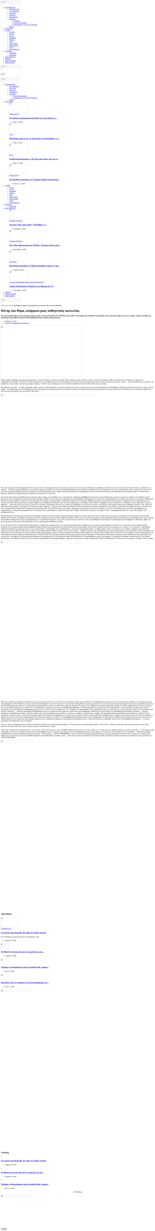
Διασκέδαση (13, 44)
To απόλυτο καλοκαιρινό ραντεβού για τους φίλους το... (33, 118)
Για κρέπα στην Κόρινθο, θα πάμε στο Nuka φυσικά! (23, 933)
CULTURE (9, 28)
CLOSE (4, 1229)
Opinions (12, 19)
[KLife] (3, 73)
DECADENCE (10, 57)
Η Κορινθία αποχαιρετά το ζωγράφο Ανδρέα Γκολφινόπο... (34, 179)
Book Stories (13, 45)
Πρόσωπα (12, 55)
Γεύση (11, 34)
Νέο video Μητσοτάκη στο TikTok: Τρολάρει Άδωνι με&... (34, 245)
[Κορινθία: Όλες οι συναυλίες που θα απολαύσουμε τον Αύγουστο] (4, 978)
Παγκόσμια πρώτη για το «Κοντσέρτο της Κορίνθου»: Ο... (34, 138)
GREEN (8, 59)
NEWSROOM (10, 7)
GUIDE (7, 30)
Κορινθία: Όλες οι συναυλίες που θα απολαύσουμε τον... (25, 982)
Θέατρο (11, 40)
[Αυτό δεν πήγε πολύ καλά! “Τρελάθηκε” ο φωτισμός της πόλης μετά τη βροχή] (18, 219)
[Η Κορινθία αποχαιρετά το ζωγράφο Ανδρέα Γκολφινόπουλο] (18, 173)
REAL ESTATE (10, 61)
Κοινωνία (12, 13)
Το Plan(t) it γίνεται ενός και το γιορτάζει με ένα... (22, 952)
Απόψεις (20, 323)
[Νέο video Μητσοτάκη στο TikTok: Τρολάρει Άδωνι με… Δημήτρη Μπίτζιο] (18, 239)
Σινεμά (11, 36)
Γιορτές (11, 26)
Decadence (13, 221)
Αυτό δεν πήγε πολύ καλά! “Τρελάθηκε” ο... (28, 225)
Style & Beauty (14, 49)
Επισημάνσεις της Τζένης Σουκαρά (25, 25)
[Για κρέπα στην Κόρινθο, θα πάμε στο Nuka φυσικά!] (10, 927)
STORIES (8, 51)
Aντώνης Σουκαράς (20, 23)
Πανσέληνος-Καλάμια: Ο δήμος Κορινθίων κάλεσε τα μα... (34, 266)
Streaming (12, 38)
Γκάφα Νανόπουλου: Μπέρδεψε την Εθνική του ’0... (31, 286)
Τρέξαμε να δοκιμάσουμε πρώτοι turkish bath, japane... (25, 967)
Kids (10, 42)
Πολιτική (12, 15)
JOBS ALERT (10, 62)
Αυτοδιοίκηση (14, 11)
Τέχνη (17, 114)
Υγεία (11, 47)
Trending (15, 323)
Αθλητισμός (13, 17)
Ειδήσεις (12, 114)
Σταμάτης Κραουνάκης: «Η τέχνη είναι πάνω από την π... (34, 159)
